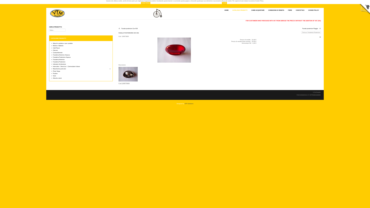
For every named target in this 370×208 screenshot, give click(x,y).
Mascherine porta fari (59, 69)
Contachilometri (57, 52)
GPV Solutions (189, 103)
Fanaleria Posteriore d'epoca (62, 57)
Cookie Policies (146, 3)
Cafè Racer (56, 48)
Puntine (55, 73)
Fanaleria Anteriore (59, 59)
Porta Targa (56, 71)
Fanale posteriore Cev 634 (129, 28)
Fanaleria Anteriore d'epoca (61, 55)
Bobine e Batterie (58, 45)
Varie (54, 76)
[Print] (320, 37)
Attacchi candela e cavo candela (63, 43)
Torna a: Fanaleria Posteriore (311, 32)
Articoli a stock (57, 78)
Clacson (55, 50)
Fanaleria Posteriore (59, 62)
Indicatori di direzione (59, 64)
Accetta (224, 3)
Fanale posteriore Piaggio (310, 28)
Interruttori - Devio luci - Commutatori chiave (66, 66)
